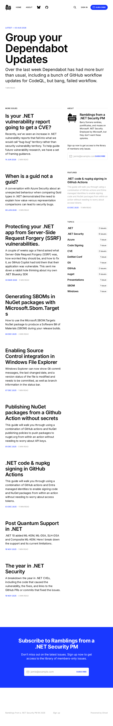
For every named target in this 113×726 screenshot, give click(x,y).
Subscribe (100, 7)
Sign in (84, 7)
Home (18, 7)
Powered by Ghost (99, 713)
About (29, 7)
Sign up (56, 713)
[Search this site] (75, 7)
